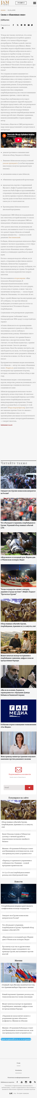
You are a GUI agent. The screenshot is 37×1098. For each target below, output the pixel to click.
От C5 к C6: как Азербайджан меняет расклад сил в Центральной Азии (16, 874)
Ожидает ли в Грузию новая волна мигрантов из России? (18, 492)
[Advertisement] (18, 443)
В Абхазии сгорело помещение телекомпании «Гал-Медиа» (18, 726)
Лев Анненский (14, 238)
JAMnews (5, 20)
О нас (18, 1063)
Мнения (18, 960)
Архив (4, 10)
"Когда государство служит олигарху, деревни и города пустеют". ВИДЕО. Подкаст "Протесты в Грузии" (18, 591)
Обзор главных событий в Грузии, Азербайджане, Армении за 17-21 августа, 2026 (18, 625)
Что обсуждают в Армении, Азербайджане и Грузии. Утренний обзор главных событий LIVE (18, 525)
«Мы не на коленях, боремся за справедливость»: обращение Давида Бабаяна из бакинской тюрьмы (15, 692)
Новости (18, 881)
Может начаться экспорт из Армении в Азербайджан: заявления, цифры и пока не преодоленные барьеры (17, 658)
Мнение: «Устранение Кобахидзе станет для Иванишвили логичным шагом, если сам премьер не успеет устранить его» (17, 851)
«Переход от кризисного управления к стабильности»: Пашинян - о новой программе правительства (17, 863)
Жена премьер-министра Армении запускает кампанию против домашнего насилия (18, 758)
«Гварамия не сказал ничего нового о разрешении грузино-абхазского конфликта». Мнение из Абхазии (16, 1018)
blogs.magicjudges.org (16, 408)
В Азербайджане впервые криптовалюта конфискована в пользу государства (17, 907)
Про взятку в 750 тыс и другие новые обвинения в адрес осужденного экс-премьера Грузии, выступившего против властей (17, 950)
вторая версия (19, 278)
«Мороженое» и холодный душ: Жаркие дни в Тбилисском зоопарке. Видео (18, 558)
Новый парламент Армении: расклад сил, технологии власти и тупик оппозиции (18, 995)
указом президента (10, 163)
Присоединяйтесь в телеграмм (16, 1039)
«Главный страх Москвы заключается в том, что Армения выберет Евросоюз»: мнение (18, 986)
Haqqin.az (9, 368)
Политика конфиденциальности (18, 1077)
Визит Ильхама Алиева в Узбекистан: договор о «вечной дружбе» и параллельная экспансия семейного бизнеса (16, 838)
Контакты (18, 1070)
